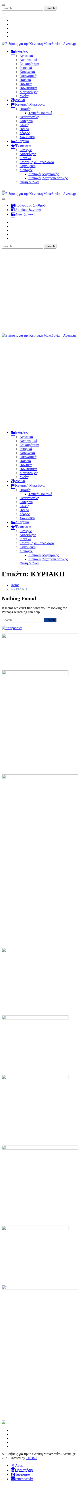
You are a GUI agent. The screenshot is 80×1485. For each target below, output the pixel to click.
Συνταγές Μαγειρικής (43, 174)
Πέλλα (24, 129)
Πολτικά (26, 84)
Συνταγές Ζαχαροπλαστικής (48, 178)
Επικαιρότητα (29, 64)
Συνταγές (26, 170)
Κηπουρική (28, 166)
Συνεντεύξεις (29, 92)
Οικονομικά (28, 76)
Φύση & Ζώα (29, 182)
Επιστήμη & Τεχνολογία (37, 162)
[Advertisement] (40, 291)
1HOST (31, 1458)
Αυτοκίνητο (28, 154)
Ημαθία (25, 109)
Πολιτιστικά (28, 88)
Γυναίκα (25, 158)
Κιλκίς (24, 125)
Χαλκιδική (27, 137)
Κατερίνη (26, 121)
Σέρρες (25, 133)
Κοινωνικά (27, 72)
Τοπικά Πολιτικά (40, 113)
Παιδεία (25, 80)
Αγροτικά (26, 56)
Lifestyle (26, 150)
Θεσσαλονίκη (29, 117)
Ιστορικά (26, 68)
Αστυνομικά (28, 60)
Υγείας (24, 96)
